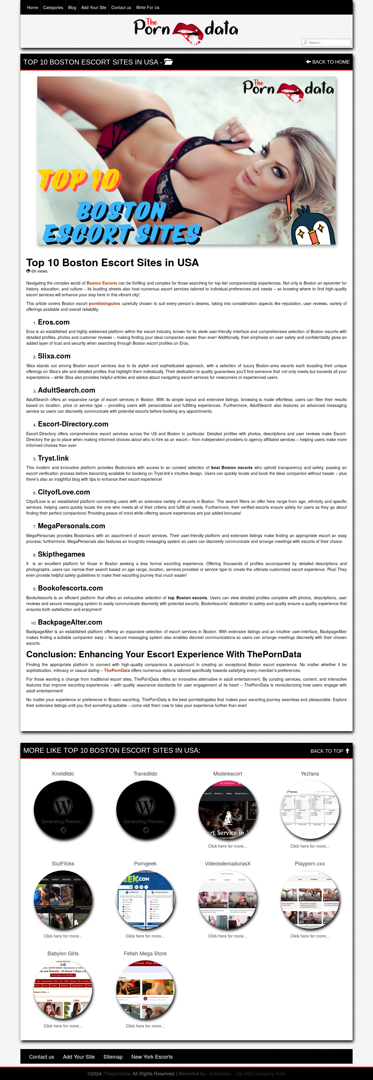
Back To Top (328, 751)
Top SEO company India (260, 1073)
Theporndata (117, 1073)
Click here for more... (227, 846)
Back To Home (330, 62)
